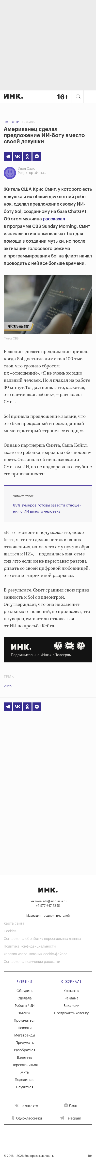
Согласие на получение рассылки (32, 962)
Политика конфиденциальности (30, 946)
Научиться (24, 1087)
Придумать (25, 1043)
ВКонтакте (28, 1106)
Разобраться (24, 1050)
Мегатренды (24, 1035)
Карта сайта (14, 923)
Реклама (71, 998)
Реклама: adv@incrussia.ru (48, 901)
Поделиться (24, 1080)
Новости (12, 122)
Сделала (24, 998)
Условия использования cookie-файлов (35, 954)
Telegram (73, 1118)
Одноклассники (28, 1118)
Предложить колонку (71, 1013)
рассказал (54, 219)
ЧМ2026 (25, 1013)
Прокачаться (24, 1020)
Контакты (71, 991)
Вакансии (71, 1006)
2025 (8, 686)
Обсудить (24, 991)
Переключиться (25, 1065)
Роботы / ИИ (24, 1006)
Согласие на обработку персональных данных (42, 939)
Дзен (73, 1106)
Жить (24, 1072)
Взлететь (24, 1057)
